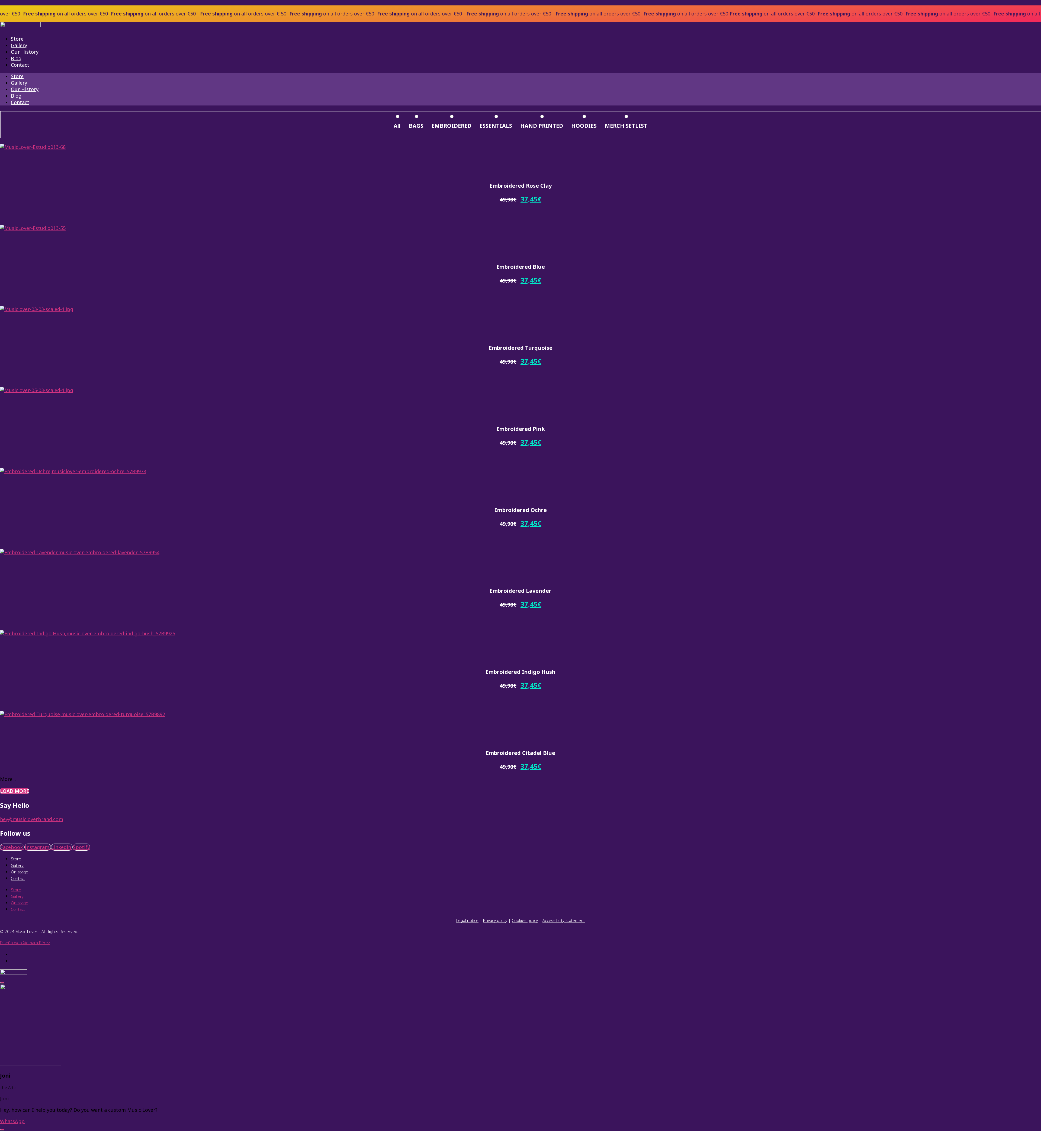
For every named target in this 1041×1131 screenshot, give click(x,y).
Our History (24, 52)
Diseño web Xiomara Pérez (25, 942)
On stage (19, 871)
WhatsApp (12, 1121)
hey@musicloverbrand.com (31, 819)
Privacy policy (495, 920)
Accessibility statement (563, 920)
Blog (16, 58)
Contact (20, 65)
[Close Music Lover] (2, 982)
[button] (22, 159)
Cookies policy (525, 920)
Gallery (19, 45)
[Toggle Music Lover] (2, 1129)
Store (17, 39)
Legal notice (467, 920)
